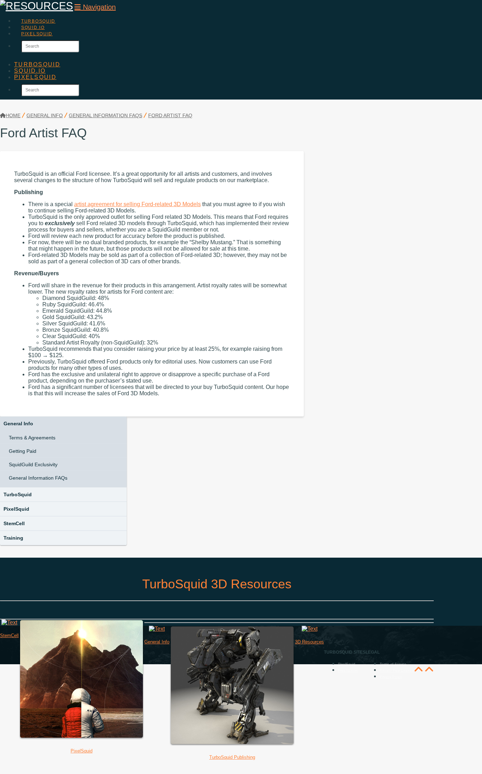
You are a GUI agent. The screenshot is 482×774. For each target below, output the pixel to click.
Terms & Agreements (32, 437)
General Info (18, 423)
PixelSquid (16, 509)
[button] (95, 7)
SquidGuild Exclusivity (33, 464)
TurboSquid (18, 494)
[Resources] (36, 6)
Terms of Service (393, 664)
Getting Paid (22, 451)
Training (13, 538)
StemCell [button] (14, 523)
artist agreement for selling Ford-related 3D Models (137, 204)
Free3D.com (348, 670)
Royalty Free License (397, 670)
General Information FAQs (38, 478)
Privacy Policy (391, 677)
